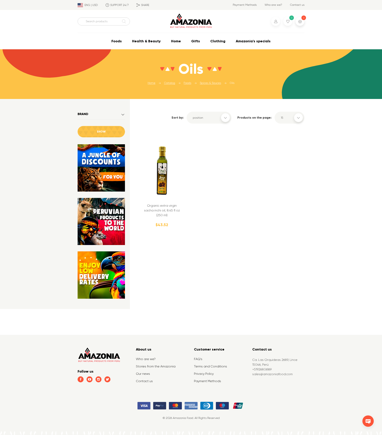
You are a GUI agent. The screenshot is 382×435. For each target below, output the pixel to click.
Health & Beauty (146, 41)
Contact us (297, 4)
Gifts (195, 41)
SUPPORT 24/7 (119, 5)
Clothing (217, 41)
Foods (116, 41)
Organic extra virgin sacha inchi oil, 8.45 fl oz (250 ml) (162, 210)
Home (176, 41)
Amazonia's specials (253, 41)
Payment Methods (245, 4)
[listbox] (209, 118)
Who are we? (273, 4)
